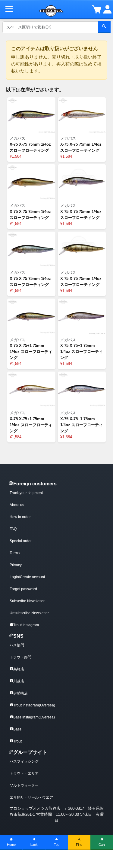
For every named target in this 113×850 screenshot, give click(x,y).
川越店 (18, 681)
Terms (15, 553)
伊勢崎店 (20, 693)
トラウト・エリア (24, 773)
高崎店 (18, 669)
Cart (102, 844)
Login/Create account (27, 577)
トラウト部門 (20, 657)
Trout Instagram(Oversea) (34, 705)
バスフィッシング (24, 761)
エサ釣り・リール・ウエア (31, 797)
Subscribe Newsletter (27, 601)
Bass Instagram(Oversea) (34, 717)
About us (17, 505)
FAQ (13, 529)
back (34, 844)
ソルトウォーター (24, 785)
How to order (20, 517)
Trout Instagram (26, 625)
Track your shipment (26, 493)
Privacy (16, 565)
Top (56, 844)
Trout (17, 741)
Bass (17, 729)
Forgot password (23, 589)
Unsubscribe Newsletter (29, 613)
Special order (21, 541)
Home (11, 844)
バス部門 (17, 645)
